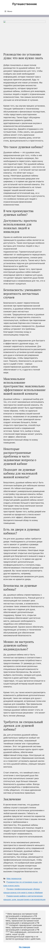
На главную (24, 947)
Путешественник (24, 4)
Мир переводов (13, 878)
